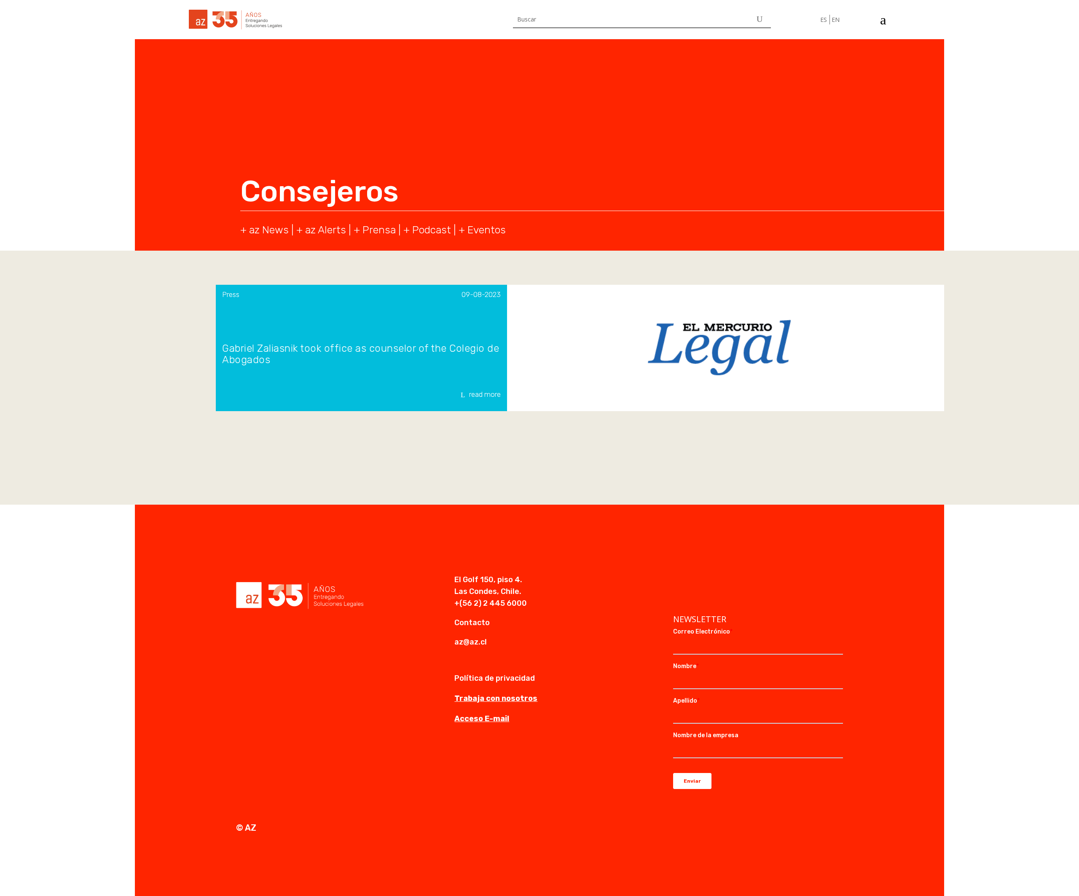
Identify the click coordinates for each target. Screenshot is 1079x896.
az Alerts (325, 230)
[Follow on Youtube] (713, 580)
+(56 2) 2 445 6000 (490, 603)
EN (836, 20)
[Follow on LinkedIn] (680, 580)
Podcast (431, 230)
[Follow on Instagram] (696, 580)
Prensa (379, 230)
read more (485, 394)
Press (230, 294)
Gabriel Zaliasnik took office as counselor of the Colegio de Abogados (360, 354)
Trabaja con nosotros (495, 698)
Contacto (472, 622)
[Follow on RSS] (730, 580)
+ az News (264, 230)
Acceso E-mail (481, 718)
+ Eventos (482, 230)
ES (823, 20)
